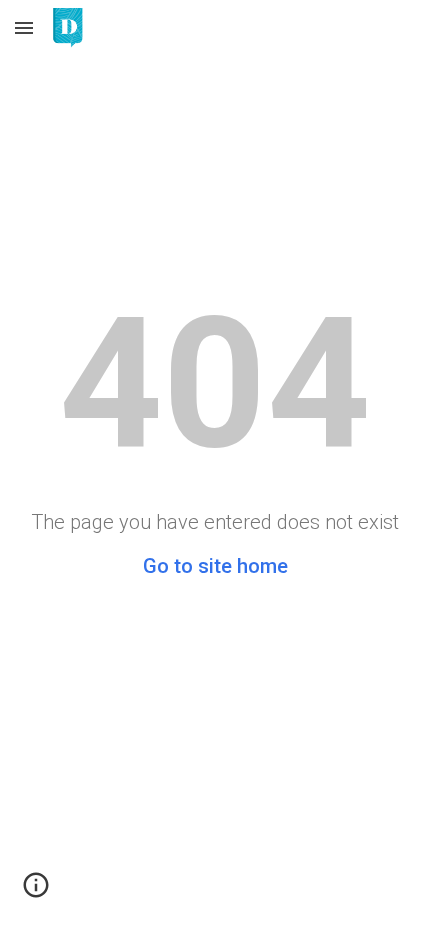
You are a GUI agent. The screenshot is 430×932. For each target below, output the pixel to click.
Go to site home (215, 566)
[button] (24, 27)
